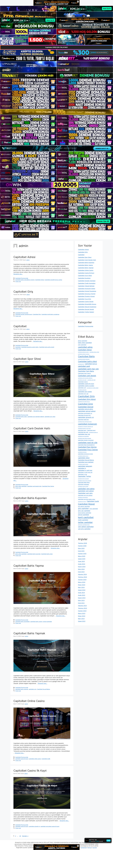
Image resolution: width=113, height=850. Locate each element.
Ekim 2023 (81, 600)
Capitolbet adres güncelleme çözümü (24, 279)
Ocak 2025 (81, 561)
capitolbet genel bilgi (82, 389)
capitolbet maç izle (84, 434)
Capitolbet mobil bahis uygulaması (50, 314)
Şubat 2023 (81, 621)
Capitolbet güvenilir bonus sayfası (53, 279)
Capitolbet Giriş (23, 291)
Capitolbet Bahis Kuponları (30, 498)
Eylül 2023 (81, 603)
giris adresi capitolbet (84, 506)
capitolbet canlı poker (82, 379)
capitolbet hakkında (83, 419)
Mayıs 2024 (81, 582)
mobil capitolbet (83, 520)
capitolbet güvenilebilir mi (85, 413)
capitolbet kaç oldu (83, 432)
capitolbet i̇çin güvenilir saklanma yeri (85, 426)
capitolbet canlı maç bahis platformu (85, 378)
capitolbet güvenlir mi (34, 826)
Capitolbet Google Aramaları (86, 281)
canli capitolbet (82, 344)
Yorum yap (18, 281)
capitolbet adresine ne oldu (83, 352)
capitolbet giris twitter (85, 391)
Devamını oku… (18, 274)
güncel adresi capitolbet (84, 513)
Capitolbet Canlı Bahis (86, 371)
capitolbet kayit (82, 430)
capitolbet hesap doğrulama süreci (85, 421)
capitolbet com (32, 689)
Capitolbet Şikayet (86, 504)
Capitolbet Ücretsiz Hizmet (86, 296)
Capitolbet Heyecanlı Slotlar (86, 288)
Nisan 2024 (81, 585)
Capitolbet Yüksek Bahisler (86, 286)
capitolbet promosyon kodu (85, 454)
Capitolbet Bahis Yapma (28, 565)
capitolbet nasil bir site (87, 442)
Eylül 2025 (81, 551)
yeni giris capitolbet (84, 529)
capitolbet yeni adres (86, 489)
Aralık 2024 (81, 564)
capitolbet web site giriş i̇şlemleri (84, 480)
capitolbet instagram (87, 424)
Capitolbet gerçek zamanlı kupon (23, 314)
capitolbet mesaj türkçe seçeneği (84, 438)
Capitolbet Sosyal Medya (43, 689)
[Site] (28, 81)
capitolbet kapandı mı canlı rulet (84, 428)
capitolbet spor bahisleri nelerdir (35, 416)
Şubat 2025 (81, 559)
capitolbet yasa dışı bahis (83, 486)
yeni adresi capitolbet (86, 527)
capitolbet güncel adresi (86, 411)
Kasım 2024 (81, 566)
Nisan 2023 (81, 616)
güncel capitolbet (47, 621)
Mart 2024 (81, 587)
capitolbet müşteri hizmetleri (86, 440)
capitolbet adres (85, 347)
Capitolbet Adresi (24, 257)
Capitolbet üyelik (46, 758)
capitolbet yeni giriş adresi (85, 495)
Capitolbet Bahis (86, 356)
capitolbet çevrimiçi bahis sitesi (86, 499)
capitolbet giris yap (83, 393)
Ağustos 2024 (82, 574)
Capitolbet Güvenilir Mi (84, 415)
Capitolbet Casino (83, 381)
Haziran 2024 (82, 579)
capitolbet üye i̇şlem (82, 501)
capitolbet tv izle (82, 474)
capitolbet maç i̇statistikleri (83, 436)
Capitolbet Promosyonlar (21, 278)
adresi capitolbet (82, 340)
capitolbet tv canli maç (85, 470)
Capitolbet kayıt (91, 430)
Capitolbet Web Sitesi (84, 482)
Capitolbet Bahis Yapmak (29, 633)
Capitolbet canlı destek (87, 376)
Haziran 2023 (82, 611)
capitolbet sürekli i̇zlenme (83, 464)
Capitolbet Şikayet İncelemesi (87, 307)
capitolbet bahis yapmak (21, 689)
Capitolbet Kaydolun (84, 278)
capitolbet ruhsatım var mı (83, 455)
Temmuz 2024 (82, 577)
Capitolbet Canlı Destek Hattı (31, 428)
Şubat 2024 (81, 590)
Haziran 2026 (82, 546)
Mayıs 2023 (81, 613)
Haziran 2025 (82, 553)
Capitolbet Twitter (84, 476)
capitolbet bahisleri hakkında (83, 359)
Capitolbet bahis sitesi (21, 416)
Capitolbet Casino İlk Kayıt (30, 770)
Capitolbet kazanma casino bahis (29, 347)
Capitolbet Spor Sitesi (27, 358)
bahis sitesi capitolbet (21, 486)
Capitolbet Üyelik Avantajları (86, 283)
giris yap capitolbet (84, 511)
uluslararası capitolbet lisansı (84, 524)
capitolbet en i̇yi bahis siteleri (92, 387)
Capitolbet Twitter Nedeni (86, 312)
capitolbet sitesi (83, 458)
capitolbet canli (84, 366)
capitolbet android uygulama (83, 354)
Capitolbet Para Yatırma (87, 447)
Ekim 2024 (81, 569)
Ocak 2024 (81, 592)
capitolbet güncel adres (85, 409)
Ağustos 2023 (82, 605)
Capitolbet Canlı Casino (84, 373)
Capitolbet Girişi (85, 404)
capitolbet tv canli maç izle (85, 472)
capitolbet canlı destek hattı (34, 486)
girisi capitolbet (93, 508)
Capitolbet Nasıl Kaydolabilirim (86, 445)
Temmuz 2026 (82, 543)
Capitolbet (20, 326)
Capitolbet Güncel (85, 407)
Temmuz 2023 (82, 608)
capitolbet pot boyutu (82, 452)
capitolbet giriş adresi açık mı (84, 401)
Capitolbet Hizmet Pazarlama (87, 291)
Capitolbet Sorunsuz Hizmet (86, 294)
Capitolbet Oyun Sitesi (85, 275)
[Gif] (56, 112)
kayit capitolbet (86, 517)
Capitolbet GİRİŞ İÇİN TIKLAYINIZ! (56, 47)
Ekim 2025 (81, 548)
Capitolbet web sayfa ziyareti (46, 347)
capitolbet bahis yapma (36, 621)
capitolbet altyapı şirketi (94, 352)
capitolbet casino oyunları (86, 386)
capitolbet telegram (85, 466)
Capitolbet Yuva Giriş (84, 299)
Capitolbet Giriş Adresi (87, 399)
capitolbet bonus (91, 364)
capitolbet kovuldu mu (93, 432)
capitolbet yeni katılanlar (83, 497)
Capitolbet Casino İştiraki (85, 301)
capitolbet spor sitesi (49, 416)
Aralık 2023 (81, 595)
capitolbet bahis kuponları (33, 554)
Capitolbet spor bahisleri (85, 462)
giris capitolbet (83, 508)
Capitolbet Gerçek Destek (86, 309)
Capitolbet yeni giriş (85, 493)
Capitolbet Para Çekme (48, 486)
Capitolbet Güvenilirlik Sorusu (87, 304)
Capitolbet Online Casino (29, 701)
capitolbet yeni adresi (86, 491)
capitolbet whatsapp (83, 484)
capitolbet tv (82, 468)
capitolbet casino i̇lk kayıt (21, 758)
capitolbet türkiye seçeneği (83, 478)
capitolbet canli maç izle (88, 369)
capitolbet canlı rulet (91, 379)
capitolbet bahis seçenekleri (22, 621)
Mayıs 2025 (81, 556)
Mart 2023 (81, 618)
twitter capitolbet (85, 522)
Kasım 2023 (81, 598)
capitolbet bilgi (81, 364)
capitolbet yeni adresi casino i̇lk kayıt (49, 826)
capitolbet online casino (35, 758)
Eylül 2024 (81, 572)
